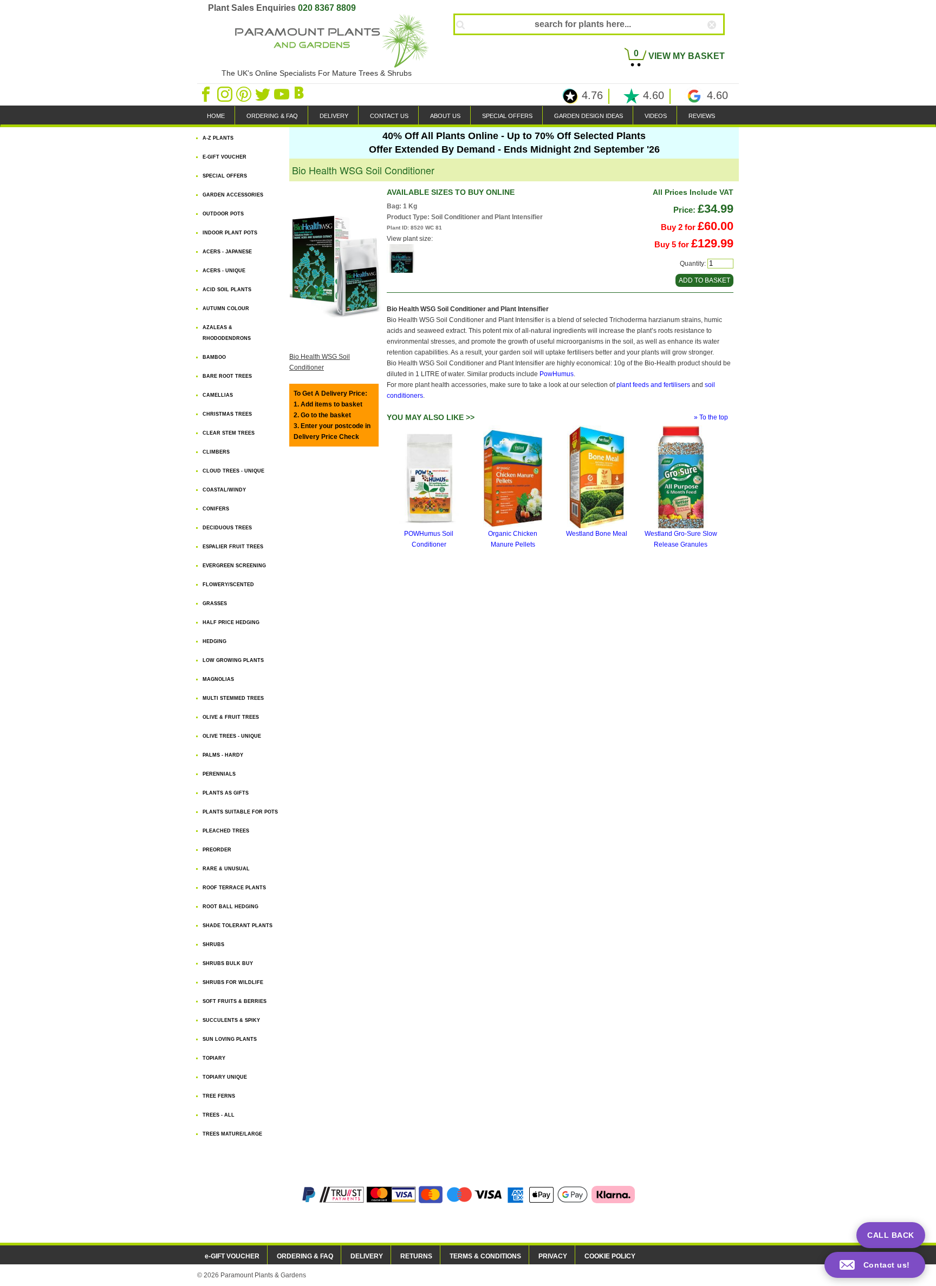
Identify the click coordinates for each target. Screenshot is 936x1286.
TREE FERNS (219, 1096)
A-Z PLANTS (218, 138)
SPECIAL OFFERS (507, 116)
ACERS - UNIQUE (224, 270)
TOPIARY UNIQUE (225, 1077)
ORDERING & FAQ (272, 116)
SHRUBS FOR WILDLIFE (233, 982)
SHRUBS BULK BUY (228, 963)
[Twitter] (263, 93)
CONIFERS (216, 508)
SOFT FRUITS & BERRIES (234, 1001)
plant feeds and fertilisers (653, 385)
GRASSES (215, 603)
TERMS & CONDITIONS (485, 1256)
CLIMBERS (216, 452)
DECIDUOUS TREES (227, 527)
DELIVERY (334, 116)
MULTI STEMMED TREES (233, 698)
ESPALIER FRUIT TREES (233, 546)
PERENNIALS (219, 774)
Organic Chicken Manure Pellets (512, 539)
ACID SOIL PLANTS (227, 289)
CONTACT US (389, 116)
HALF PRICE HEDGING (231, 622)
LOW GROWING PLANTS (233, 660)
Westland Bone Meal (596, 533)
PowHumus (557, 374)
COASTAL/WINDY (224, 490)
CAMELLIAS (218, 395)
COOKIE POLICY (609, 1256)
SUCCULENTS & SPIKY (231, 1020)
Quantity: (693, 263)
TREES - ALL (219, 1115)
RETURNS (416, 1256)
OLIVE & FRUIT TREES (231, 717)
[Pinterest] (244, 93)
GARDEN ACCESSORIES (233, 195)
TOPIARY (214, 1058)
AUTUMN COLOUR (226, 308)
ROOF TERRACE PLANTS (234, 887)
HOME (216, 116)
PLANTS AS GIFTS (226, 793)
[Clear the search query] (721, 42)
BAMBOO (214, 357)
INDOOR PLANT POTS (230, 232)
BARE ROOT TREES (227, 376)
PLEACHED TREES (226, 831)
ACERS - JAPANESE (227, 251)
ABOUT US (445, 116)
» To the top (711, 417)
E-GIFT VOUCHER (224, 157)
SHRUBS (213, 944)
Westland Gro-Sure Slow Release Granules (681, 539)
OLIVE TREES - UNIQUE (232, 736)
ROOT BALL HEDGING (230, 906)
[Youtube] (282, 93)
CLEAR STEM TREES (229, 433)
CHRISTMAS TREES (227, 414)
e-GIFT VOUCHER (232, 1256)
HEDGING (214, 641)
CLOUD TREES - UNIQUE (233, 471)
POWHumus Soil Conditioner (428, 539)
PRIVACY (552, 1256)
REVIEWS (701, 116)
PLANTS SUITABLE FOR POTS (240, 812)
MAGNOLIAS (218, 679)
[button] (874, 1265)
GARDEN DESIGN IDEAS (588, 116)
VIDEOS (656, 116)
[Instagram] (225, 93)
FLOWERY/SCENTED (228, 584)
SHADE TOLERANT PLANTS (237, 925)
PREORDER (217, 849)
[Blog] (300, 93)
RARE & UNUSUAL (226, 868)
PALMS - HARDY (223, 755)
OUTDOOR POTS (223, 213)
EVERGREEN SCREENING (234, 565)
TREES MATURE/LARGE (232, 1134)
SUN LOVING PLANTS (230, 1039)
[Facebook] (206, 93)
